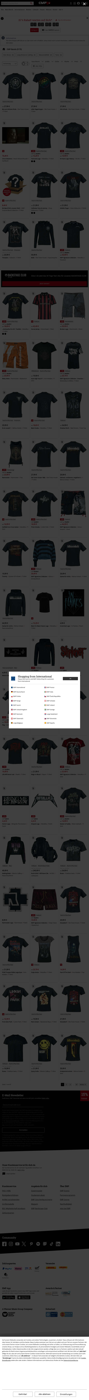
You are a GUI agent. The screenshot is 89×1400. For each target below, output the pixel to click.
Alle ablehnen (44, 1394)
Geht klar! (23, 1394)
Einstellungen (66, 1394)
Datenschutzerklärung (71, 1360)
